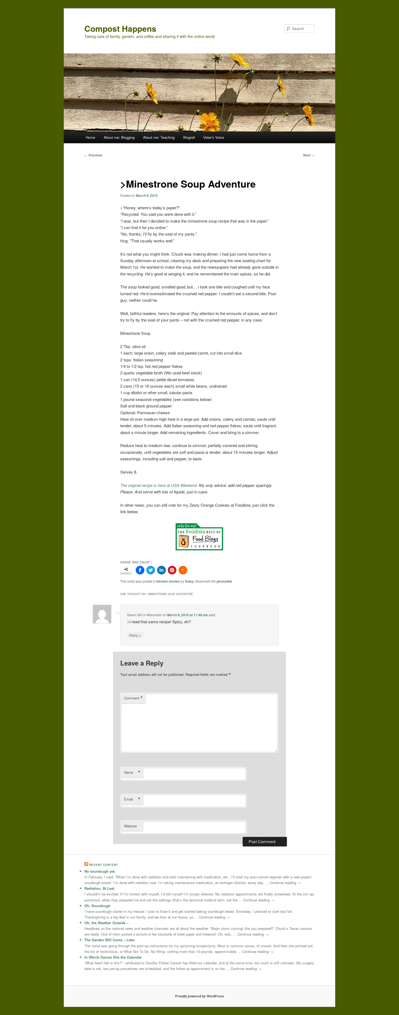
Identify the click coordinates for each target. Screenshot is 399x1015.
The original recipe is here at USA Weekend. (159, 485)
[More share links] (183, 570)
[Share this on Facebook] (140, 570)
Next (309, 155)
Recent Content (103, 865)
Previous (93, 155)
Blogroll (189, 137)
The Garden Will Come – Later (109, 939)
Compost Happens (120, 28)
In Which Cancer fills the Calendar (113, 957)
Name (132, 772)
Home (90, 137)
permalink (224, 581)
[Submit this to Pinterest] (172, 570)
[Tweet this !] (150, 570)
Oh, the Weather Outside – (106, 922)
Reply (135, 634)
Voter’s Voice (213, 137)
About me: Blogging (119, 137)
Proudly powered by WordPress (199, 996)
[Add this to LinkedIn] (161, 570)
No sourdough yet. (100, 871)
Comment (133, 698)
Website (130, 825)
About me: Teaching (159, 137)
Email (132, 799)
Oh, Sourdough (97, 905)
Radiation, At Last (99, 888)
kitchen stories (168, 581)
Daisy (189, 581)
